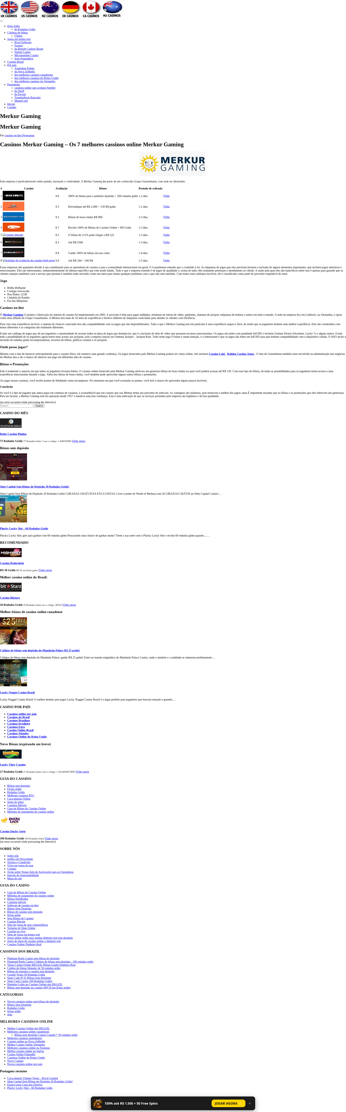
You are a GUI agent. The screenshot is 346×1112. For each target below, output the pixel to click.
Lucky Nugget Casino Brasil (17, 692)
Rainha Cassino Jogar (241, 353)
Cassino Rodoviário (12, 563)
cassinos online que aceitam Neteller (35, 87)
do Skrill (19, 91)
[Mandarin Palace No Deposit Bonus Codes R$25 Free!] (13, 643)
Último (18, 35)
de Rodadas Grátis (24, 29)
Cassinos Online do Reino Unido (27, 736)
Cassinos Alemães (18, 733)
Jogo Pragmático (23, 58)
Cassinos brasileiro (18, 723)
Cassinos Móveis (16, 805)
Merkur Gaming (13, 314)
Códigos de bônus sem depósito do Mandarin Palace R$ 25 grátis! (40, 650)
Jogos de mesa (15, 802)
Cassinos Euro (16, 726)
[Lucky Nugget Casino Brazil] (13, 685)
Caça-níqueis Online (18, 798)
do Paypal (20, 94)
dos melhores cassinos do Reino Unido (36, 78)
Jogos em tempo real (18, 39)
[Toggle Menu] (1, 20)
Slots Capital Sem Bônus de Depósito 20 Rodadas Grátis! (34, 486)
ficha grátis (13, 26)
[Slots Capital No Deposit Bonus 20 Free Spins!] (13, 479)
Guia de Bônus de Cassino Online (26, 808)
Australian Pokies (24, 68)
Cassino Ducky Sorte (13, 831)
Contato (11, 107)
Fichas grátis (14, 789)
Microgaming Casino (26, 55)
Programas (28, 135)
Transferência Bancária (27, 97)
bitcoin (11, 104)
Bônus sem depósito (18, 785)
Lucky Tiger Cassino (13, 764)
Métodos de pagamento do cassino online (30, 811)
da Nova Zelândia (24, 71)
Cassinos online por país (22, 713)
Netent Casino (22, 52)
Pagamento (13, 84)
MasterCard (21, 100)
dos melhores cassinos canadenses (33, 74)
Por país (11, 65)
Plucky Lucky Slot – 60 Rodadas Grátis (24, 528)
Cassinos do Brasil (18, 717)
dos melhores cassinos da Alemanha (34, 81)
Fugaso (18, 45)
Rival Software (23, 42)
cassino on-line (13, 135)
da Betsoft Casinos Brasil (28, 48)
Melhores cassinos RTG (20, 795)
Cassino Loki (217, 353)
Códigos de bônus (17, 32)
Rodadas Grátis (16, 792)
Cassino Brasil (15, 61)
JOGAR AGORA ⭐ (228, 1103)
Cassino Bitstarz (10, 597)
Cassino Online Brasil (20, 730)
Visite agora (78, 441)
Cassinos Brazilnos (18, 720)
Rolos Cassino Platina (13, 433)
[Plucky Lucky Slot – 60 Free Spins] (13, 521)
